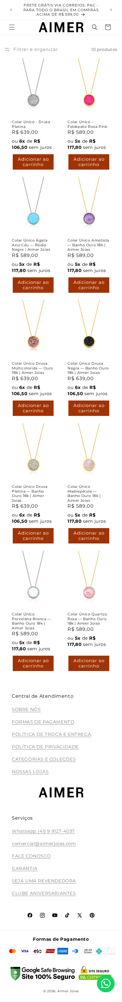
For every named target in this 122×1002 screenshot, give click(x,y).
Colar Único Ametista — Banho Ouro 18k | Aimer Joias (88, 245)
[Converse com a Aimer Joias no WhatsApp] (106, 984)
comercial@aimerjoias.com (44, 843)
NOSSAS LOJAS (30, 771)
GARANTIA (25, 868)
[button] (11, 27)
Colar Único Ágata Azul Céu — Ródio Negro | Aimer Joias (31, 245)
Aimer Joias (68, 991)
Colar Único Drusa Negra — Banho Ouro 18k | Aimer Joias (88, 368)
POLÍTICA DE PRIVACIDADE (45, 747)
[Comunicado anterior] (10, 9)
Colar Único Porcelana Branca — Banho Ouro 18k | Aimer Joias (31, 621)
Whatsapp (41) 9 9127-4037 (43, 831)
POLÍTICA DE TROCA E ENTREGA (51, 734)
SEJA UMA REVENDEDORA (44, 881)
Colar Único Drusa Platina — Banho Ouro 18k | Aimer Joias (29, 493)
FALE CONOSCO (31, 856)
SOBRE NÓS (26, 709)
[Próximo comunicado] (111, 9)
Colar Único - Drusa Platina (31, 124)
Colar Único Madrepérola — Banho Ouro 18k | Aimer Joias (84, 493)
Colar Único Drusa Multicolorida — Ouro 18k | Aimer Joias (32, 368)
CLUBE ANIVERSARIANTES (44, 893)
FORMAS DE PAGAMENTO (43, 722)
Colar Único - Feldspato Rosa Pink (87, 124)
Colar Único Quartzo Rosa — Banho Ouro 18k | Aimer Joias (87, 618)
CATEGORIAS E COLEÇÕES (44, 759)
